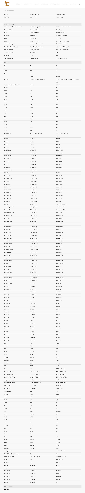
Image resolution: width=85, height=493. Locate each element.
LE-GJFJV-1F (33, 295)
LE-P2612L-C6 (33, 226)
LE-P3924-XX (7, 258)
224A (5, 417)
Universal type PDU (9, 212)
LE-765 (57, 85)
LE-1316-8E (32, 286)
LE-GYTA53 (32, 292)
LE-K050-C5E (59, 164)
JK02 (31, 102)
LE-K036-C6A (33, 184)
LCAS (57, 346)
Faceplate (6, 35)
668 (57, 425)
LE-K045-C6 (33, 164)
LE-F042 (58, 141)
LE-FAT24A (32, 479)
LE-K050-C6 (33, 190)
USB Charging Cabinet (36, 133)
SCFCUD (6, 360)
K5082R (32, 445)
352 (5, 405)
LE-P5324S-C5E (34, 263)
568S (5, 431)
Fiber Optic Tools (34, 49)
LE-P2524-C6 (33, 221)
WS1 (31, 68)
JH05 (31, 116)
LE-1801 (32, 76)
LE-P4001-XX (33, 258)
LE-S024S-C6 (59, 201)
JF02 (5, 93)
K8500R (6, 448)
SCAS (31, 354)
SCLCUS (58, 363)
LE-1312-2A (32, 283)
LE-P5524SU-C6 (8, 275)
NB (31, 130)
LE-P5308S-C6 (59, 258)
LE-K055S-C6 (59, 167)
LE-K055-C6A (33, 167)
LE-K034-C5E (59, 181)
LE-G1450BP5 (59, 459)
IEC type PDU (33, 209)
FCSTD (57, 343)
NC (56, 87)
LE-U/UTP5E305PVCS (61, 377)
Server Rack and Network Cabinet (13, 27)
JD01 (57, 121)
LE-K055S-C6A (8, 170)
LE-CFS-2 (58, 55)
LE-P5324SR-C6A (60, 263)
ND (57, 65)
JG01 (5, 99)
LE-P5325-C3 (59, 266)
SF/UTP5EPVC (7, 391)
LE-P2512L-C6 (7, 218)
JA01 (57, 102)
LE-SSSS (58, 303)
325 (31, 408)
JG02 (31, 99)
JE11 (5, 110)
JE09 (5, 130)
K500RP (32, 439)
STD (5, 368)
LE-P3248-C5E (59, 246)
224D (57, 414)
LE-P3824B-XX (59, 255)
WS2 (5, 70)
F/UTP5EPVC (33, 388)
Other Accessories (8, 52)
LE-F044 (32, 144)
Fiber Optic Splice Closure (10, 46)
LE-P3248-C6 (33, 246)
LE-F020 (32, 138)
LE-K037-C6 (7, 164)
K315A (31, 436)
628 (31, 428)
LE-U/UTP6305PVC (35, 371)
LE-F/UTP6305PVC (9, 374)
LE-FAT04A (33, 473)
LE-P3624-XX (59, 252)
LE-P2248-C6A (8, 215)
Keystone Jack (33, 35)
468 (5, 434)
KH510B (32, 448)
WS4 (57, 52)
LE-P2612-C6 (59, 224)
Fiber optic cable (8, 49)
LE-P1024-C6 (33, 212)
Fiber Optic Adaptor (9, 44)
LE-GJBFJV (58, 297)
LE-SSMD (58, 306)
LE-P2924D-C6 (33, 241)
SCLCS (6, 363)
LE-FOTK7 (6, 468)
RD (31, 451)
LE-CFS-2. (32, 482)
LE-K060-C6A (33, 198)
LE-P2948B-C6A (60, 241)
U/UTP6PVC (33, 385)
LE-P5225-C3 (7, 266)
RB (5, 73)
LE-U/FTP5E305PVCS (9, 383)
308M (5, 414)
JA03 (31, 104)
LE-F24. (6, 482)
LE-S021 (32, 173)
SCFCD (32, 357)
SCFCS (57, 357)
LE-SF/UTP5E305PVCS (61, 383)
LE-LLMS (58, 309)
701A (5, 402)
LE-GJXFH (32, 300)
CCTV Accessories (8, 58)
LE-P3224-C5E (7, 246)
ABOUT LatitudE (28, 4)
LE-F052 (32, 147)
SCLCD (57, 360)
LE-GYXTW (58, 289)
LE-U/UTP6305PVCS (61, 371)
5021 (5, 397)
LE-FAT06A (58, 473)
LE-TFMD (58, 340)
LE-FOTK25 (33, 468)
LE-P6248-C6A (8, 283)
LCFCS (31, 348)
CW (31, 453)
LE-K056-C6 (33, 195)
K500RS (58, 439)
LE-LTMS (58, 331)
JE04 (31, 124)
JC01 (31, 110)
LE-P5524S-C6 (59, 272)
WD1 (5, 90)
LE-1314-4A (58, 283)
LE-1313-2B (32, 289)
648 (5, 428)
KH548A (58, 448)
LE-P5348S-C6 (59, 269)
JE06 (5, 127)
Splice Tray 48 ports (9, 456)
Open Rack (59, 29)
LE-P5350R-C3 (8, 272)
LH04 (5, 116)
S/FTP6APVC (7, 385)
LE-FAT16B (58, 476)
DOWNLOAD (65, 4)
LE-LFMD (32, 337)
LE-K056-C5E (7, 195)
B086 (31, 136)
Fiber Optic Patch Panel (62, 44)
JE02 (31, 121)
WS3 (31, 70)
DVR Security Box (60, 451)
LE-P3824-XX (33, 255)
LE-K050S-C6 (7, 192)
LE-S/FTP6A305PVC (9, 371)
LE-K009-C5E (33, 178)
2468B (6, 425)
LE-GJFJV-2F (59, 295)
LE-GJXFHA (33, 303)
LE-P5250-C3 (33, 266)
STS (31, 368)
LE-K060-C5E (33, 170)
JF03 (31, 93)
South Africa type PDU (61, 204)
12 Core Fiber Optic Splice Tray (37, 79)
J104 (57, 96)
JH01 (57, 113)
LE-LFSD (58, 334)
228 (5, 436)
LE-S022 (58, 173)
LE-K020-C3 (7, 158)
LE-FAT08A (7, 476)
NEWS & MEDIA (44, 4)
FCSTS (6, 346)
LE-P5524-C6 (33, 272)
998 (31, 400)
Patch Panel (59, 38)
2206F (57, 397)
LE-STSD (58, 323)
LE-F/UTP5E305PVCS (35, 380)
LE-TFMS (32, 340)
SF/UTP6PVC (59, 388)
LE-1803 (6, 79)
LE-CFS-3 (58, 465)
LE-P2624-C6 (59, 229)
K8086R (58, 445)
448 (31, 434)
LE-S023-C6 (59, 198)
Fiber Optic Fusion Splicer (36, 46)
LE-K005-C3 (33, 150)
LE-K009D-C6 (7, 156)
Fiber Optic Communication (63, 41)
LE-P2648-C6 (33, 232)
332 (56, 405)
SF (5, 68)
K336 (57, 436)
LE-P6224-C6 (7, 280)
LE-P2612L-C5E (59, 226)
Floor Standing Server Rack (37, 27)
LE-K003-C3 (59, 147)
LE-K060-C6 (7, 198)
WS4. (57, 482)
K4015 (5, 445)
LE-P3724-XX (7, 255)
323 (56, 408)
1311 (31, 459)
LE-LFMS (6, 337)
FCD (5, 343)
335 (31, 405)
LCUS (57, 351)
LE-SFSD (6, 329)
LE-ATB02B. (59, 479)
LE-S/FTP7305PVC (60, 368)
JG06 (31, 107)
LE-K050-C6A (59, 190)
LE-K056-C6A (59, 195)
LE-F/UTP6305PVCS (35, 374)
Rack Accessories (34, 32)
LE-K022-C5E (59, 158)
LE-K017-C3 (33, 156)
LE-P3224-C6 (59, 243)
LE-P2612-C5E (7, 226)
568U (57, 428)
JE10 (57, 107)
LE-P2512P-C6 (59, 218)
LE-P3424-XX (59, 249)
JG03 (57, 99)
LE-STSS (32, 323)
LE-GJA (6, 300)
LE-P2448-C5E (59, 215)
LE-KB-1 (58, 468)
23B (57, 419)
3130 (31, 397)
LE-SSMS (32, 306)
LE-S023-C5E (7, 175)
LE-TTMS (6, 314)
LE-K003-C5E (7, 150)
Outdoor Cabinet (8, 29)
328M (5, 408)
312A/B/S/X (58, 411)
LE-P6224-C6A (33, 280)
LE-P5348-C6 (33, 269)
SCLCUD (32, 363)
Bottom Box (33, 38)
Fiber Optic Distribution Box (63, 46)
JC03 (5, 113)
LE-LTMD (6, 334)
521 (56, 431)
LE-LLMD (6, 312)
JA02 (5, 104)
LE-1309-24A (59, 286)
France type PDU (60, 207)
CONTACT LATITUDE (61, 14)
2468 (31, 425)
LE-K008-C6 (33, 153)
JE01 (5, 121)
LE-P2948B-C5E (8, 243)
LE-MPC (32, 297)
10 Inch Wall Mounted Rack (11, 453)
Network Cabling (60, 32)
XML (5, 20)
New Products (33, 52)
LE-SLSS (6, 320)
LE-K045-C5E (7, 190)
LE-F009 (32, 204)
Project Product (34, 58)
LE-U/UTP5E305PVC (35, 377)
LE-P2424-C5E (33, 215)
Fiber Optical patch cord (36, 44)
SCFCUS (32, 360)
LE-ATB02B (7, 55)
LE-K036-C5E (59, 161)
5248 (57, 422)
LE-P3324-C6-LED (34, 249)
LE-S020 (6, 173)
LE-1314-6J (6, 286)
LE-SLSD (32, 320)
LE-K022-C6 (7, 161)
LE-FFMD (58, 317)
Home (6, 10)
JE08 (57, 127)
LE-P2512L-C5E (33, 218)
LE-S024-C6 (7, 201)
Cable (5, 38)
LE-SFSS (58, 326)
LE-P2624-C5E (7, 232)
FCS (31, 343)
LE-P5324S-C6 (7, 263)
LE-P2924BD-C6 (34, 243)
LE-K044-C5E (33, 187)
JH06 (57, 119)
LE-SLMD (6, 323)
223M (31, 417)
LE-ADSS (6, 295)
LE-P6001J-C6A (60, 278)
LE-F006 (6, 204)
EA (30, 65)
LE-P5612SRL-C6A (60, 275)
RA (56, 70)
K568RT (58, 442)
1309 (5, 459)
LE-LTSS (6, 331)
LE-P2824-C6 (59, 235)
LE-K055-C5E (59, 192)
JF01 (57, 90)
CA (56, 73)
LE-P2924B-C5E (8, 241)
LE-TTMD (32, 314)
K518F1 (31, 442)
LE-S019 (58, 170)
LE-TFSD (6, 340)
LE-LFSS (32, 334)
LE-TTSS (32, 312)
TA (5, 76)
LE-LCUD (32, 351)
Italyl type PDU (8, 451)
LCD (5, 348)
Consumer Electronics (61, 58)
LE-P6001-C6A (33, 278)
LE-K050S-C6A (34, 192)
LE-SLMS (58, 320)
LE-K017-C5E (59, 156)
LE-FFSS (58, 314)
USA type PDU (33, 207)
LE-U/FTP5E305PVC (61, 380)
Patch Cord (7, 41)
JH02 (5, 119)
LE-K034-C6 (33, 161)
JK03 (57, 116)
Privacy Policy (59, 17)
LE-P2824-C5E (7, 238)
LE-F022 (6, 141)
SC (56, 130)
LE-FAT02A (7, 473)
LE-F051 (6, 147)
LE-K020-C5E (33, 158)
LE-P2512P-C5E (8, 221)
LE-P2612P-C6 (7, 229)
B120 (57, 136)
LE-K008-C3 (7, 153)
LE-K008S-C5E (8, 178)
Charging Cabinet (34, 29)
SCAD (5, 354)
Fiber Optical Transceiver (62, 49)
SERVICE (36, 4)
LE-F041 (32, 141)
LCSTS (6, 351)
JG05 (5, 107)
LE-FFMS (32, 317)
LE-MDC (6, 462)
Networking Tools (34, 41)
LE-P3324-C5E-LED (9, 249)
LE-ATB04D (59, 470)
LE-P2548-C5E (33, 224)
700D (31, 402)
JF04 (57, 93)
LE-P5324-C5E (59, 261)
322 (5, 411)
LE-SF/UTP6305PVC (61, 374)
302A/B (32, 414)
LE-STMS (6, 326)
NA (31, 87)
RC (31, 73)
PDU (5, 32)
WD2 (57, 68)
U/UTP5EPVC (59, 385)
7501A (31, 394)
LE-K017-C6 (7, 181)
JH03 (31, 119)
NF (5, 65)
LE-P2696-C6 (7, 235)
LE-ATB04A (33, 470)
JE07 (31, 127)
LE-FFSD (6, 317)
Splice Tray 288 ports (61, 456)
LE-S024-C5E (33, 175)
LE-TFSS (58, 337)
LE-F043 (6, 144)
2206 (5, 400)
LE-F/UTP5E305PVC (9, 380)
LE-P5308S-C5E (8, 261)
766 (57, 400)
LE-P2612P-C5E (34, 229)
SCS (5, 366)
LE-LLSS (6, 309)
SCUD (31, 366)
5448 (31, 422)
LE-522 (31, 431)
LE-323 (6, 87)
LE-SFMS (32, 329)
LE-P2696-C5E (33, 235)
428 (57, 434)
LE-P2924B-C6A (34, 238)
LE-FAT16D (7, 479)
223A (5, 419)
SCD (57, 354)
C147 (57, 391)
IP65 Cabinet (7, 133)
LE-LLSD (32, 309)
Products (19, 4)
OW (57, 453)
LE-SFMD (58, 329)
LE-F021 (58, 138)
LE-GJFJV (6, 297)
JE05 (57, 124)
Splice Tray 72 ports (35, 456)
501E (57, 402)
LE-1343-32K (7, 289)
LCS (57, 348)
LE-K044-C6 (59, 187)
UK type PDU (7, 209)
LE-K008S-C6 (59, 153)
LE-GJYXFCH (59, 300)
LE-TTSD (58, 312)
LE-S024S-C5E (33, 201)
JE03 (5, 124)
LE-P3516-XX (33, 252)
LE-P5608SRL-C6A (35, 275)
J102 (31, 90)
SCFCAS (6, 357)
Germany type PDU (61, 209)
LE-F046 (58, 144)
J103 (31, 96)
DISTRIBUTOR (73, 4)
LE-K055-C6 (7, 167)
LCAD (31, 346)
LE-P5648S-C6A (8, 278)
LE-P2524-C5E (59, 221)
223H (57, 417)
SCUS (57, 366)
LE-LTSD (32, 331)
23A (5, 422)
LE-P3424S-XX (7, 252)
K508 (5, 442)
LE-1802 (58, 76)
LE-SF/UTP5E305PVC (35, 383)
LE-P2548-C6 (7, 224)
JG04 (57, 104)
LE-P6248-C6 (59, 280)
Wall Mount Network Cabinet (63, 27)
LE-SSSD (6, 306)
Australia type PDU (9, 207)
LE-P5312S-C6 (33, 261)
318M (31, 411)
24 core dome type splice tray (11, 85)
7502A (6, 394)
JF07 (5, 96)
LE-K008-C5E (59, 175)
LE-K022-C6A (33, 181)
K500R (6, 439)
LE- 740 (32, 85)
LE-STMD (32, 326)
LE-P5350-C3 (7, 269)
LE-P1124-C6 (59, 212)
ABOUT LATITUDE (34, 14)
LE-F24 (31, 55)
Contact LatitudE (55, 4)
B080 (5, 136)
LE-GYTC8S (58, 292)
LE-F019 (6, 138)
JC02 (57, 110)
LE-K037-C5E (59, 184)
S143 (31, 391)
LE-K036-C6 (7, 184)
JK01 (5, 102)
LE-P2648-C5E (59, 232)
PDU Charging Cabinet (62, 133)
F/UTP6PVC (7, 388)
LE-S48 (6, 465)
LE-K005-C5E (59, 150)
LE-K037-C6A (7, 187)
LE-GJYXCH (7, 303)
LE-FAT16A (32, 476)
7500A (57, 394)
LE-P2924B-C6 (59, 238)
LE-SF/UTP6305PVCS (9, 377)
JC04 (31, 113)
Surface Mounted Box (61, 35)
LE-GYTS (6, 292)
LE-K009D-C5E (59, 178)
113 (30, 419)
